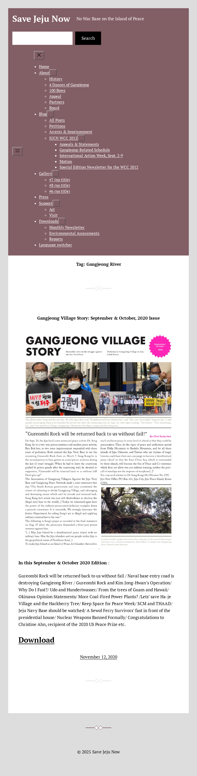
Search (88, 38)
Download (36, 640)
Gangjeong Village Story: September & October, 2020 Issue (98, 318)
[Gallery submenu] (55, 173)
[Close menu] (39, 55)
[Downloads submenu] (61, 221)
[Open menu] (17, 151)
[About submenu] (53, 72)
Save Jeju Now (41, 18)
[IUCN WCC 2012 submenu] (81, 138)
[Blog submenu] (50, 114)
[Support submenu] (56, 203)
